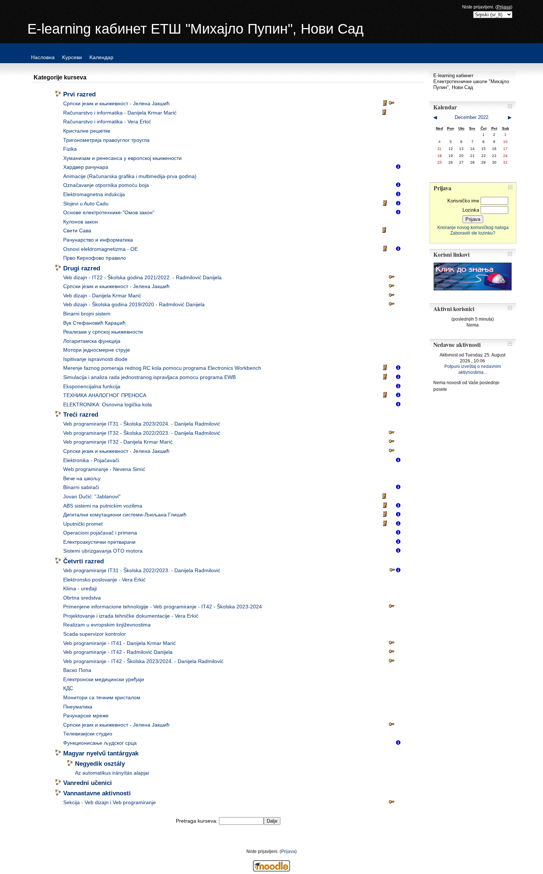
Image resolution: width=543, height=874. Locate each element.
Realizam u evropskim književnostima (107, 625)
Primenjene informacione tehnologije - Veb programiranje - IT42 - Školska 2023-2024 (162, 607)
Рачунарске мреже (86, 715)
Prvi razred (79, 94)
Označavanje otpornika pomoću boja (106, 185)
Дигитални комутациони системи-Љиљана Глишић (125, 515)
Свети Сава (77, 230)
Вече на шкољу (81, 478)
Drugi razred (81, 268)
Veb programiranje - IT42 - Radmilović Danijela (118, 652)
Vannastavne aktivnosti (97, 793)
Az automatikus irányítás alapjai (112, 773)
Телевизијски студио (87, 734)
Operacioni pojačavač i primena (100, 533)
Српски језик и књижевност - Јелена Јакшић (116, 103)
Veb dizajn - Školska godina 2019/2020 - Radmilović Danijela (134, 304)
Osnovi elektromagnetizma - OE (100, 249)
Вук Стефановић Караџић (94, 323)
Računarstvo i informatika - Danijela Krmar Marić (120, 113)
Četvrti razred (83, 561)
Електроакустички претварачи (99, 542)
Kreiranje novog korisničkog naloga (473, 227)
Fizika (70, 149)
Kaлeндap (101, 57)
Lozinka (470, 210)
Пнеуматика (77, 707)
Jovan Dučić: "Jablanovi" (91, 496)
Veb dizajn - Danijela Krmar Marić (102, 295)
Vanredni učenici (87, 782)
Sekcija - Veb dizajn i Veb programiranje (109, 802)
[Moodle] (271, 869)
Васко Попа (77, 670)
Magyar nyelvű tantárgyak (101, 753)
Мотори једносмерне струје (96, 350)
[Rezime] (398, 168)
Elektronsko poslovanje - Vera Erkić (104, 580)
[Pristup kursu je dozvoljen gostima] (386, 104)
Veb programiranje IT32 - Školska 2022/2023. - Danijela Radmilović (141, 433)
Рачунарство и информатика (98, 240)
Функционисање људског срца (100, 743)
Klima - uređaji (80, 588)
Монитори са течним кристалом (101, 697)
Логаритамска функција (91, 341)
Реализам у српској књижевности (103, 332)
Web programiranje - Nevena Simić (104, 469)
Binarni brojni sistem (86, 314)
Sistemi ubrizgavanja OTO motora (103, 551)
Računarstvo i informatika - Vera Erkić (107, 121)
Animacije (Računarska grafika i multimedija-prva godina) (130, 176)
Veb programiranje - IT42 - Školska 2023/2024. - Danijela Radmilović (143, 661)
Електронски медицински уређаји (103, 679)
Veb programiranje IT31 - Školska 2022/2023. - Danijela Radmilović (141, 570)
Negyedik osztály (100, 763)
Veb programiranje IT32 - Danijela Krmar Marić (118, 442)
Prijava (504, 7)
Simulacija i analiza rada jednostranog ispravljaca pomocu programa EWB (149, 377)
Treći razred (80, 414)
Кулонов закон (80, 222)
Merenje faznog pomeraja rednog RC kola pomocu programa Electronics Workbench (162, 368)
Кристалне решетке (86, 131)
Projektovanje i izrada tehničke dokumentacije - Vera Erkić (130, 616)
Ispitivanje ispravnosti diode (95, 359)
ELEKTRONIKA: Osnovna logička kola (107, 404)
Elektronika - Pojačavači (91, 460)
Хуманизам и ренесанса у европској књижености (122, 158)
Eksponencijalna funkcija (91, 386)
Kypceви (72, 57)
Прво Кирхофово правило (94, 258)
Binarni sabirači (81, 487)
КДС (68, 688)
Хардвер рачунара (85, 167)
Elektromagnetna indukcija (94, 194)
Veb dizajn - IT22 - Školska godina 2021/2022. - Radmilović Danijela (142, 277)
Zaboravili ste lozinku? (472, 233)
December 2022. (472, 117)
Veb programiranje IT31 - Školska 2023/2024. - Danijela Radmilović (141, 424)
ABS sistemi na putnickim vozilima (102, 506)
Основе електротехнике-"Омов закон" (108, 212)
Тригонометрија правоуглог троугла (106, 140)
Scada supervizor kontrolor (94, 634)
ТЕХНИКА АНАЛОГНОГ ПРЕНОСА (104, 395)
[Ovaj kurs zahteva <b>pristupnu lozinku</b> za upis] (392, 104)
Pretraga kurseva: (197, 821)
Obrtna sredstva (82, 598)
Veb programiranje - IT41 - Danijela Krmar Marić (119, 643)
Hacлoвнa (43, 57)
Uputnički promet (83, 524)
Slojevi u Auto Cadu (86, 203)
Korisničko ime (463, 201)
